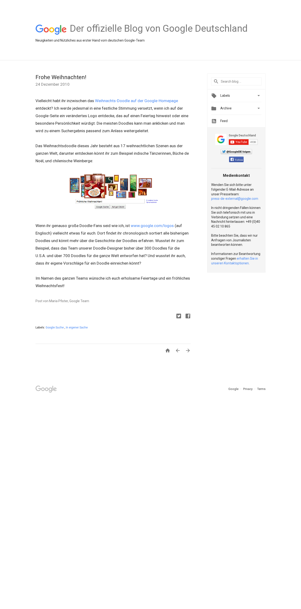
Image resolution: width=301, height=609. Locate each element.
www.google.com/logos (152, 225)
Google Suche (55, 327)
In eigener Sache (77, 327)
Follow (239, 160)
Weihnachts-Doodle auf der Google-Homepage (136, 100)
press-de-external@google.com (234, 198)
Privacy (248, 389)
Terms (261, 389)
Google (233, 389)
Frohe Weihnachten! (61, 77)
